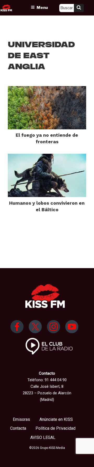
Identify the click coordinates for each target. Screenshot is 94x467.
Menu (42, 7)
